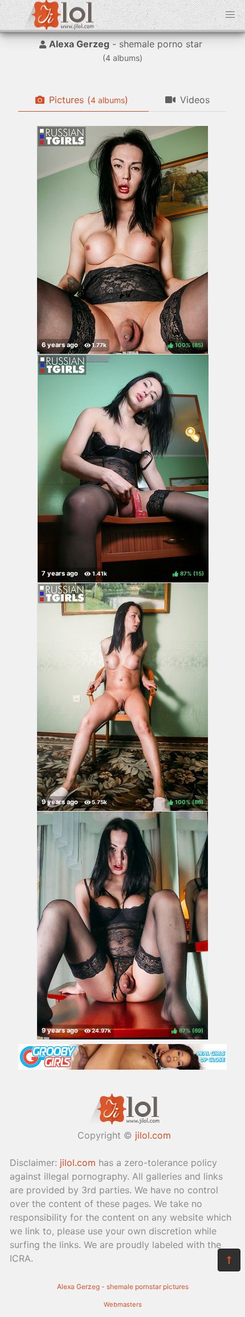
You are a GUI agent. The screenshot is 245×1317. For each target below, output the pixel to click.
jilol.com (153, 1135)
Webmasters (123, 1304)
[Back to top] (229, 1260)
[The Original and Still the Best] (122, 1066)
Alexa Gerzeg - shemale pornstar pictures (123, 1286)
